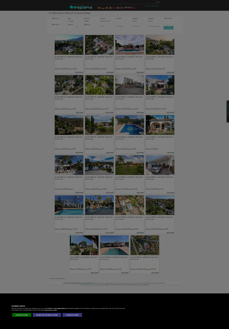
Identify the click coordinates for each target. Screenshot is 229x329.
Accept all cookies (22, 315)
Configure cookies (72, 315)
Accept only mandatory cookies (47, 315)
